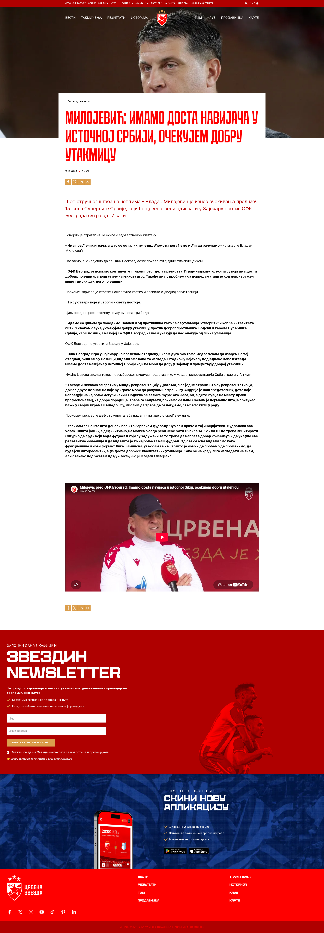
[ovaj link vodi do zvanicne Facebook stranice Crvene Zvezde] (9, 912)
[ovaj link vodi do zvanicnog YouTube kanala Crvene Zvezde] (41, 912)
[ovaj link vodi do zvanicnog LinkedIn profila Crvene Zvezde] (74, 912)
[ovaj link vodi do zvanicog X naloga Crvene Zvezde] (20, 912)
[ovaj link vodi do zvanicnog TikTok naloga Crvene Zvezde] (52, 912)
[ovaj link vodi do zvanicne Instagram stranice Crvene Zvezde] (31, 912)
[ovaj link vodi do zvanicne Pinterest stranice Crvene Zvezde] (63, 912)
